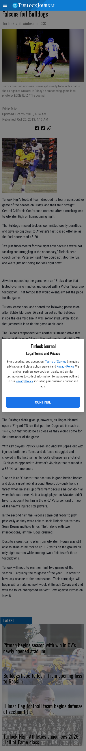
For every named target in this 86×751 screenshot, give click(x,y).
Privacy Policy (65, 366)
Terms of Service (55, 361)
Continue (43, 402)
